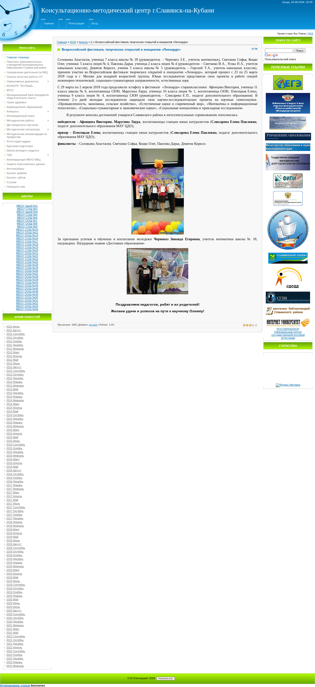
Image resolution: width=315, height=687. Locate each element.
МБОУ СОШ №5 (27, 214)
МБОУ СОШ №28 (27, 264)
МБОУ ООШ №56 (27, 309)
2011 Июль (13, 326)
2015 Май (12, 437)
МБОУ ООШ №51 (27, 300)
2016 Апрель (14, 463)
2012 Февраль (15, 348)
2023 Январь (14, 662)
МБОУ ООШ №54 (27, 306)
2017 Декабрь (14, 518)
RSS (310, 33)
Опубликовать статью (15, 685)
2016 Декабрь (14, 481)
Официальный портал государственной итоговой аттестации (288, 334)
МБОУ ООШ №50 (27, 297)
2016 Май (12, 466)
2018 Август (13, 544)
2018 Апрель (14, 533)
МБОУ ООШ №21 (27, 253)
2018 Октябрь (15, 551)
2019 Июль (13, 581)
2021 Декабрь (14, 643)
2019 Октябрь (15, 588)
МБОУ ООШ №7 (27, 220)
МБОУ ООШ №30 (27, 270)
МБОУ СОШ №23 (27, 258)
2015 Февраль (15, 426)
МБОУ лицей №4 (27, 211)
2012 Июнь (13, 363)
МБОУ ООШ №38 (27, 276)
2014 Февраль (15, 400)
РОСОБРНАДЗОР (288, 329)
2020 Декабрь (14, 621)
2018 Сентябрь (15, 547)
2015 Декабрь (14, 451)
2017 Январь (14, 485)
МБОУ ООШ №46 (27, 288)
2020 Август (13, 610)
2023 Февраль (15, 665)
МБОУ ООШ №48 (27, 291)
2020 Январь (14, 595)
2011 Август (13, 330)
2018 (73, 42)
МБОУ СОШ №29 (27, 267)
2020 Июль (13, 606)
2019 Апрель (14, 573)
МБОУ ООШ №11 (27, 232)
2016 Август (13, 470)
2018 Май (12, 536)
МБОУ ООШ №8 (27, 223)
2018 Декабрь (14, 558)
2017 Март (12, 492)
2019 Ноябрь (14, 592)
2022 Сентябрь (15, 651)
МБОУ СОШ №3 (27, 208)
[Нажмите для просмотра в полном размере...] (157, 150)
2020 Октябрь (15, 617)
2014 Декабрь (14, 418)
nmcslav (93, 325)
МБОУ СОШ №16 (27, 238)
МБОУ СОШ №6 (27, 217)
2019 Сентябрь (15, 584)
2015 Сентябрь (15, 444)
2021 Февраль (15, 625)
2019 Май (12, 577)
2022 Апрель (14, 647)
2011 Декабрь (14, 345)
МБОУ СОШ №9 (27, 226)
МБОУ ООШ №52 (27, 303)
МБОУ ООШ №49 (27, 294)
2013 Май (12, 389)
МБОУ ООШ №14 (27, 235)
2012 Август (13, 367)
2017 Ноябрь (14, 514)
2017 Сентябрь (15, 507)
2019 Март (12, 569)
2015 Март (12, 429)
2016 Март (12, 459)
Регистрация (76, 23)
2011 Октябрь (14, 337)
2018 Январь (14, 522)
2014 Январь (14, 396)
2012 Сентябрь (15, 370)
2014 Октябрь (15, 415)
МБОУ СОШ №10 (27, 229)
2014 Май (12, 411)
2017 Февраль (15, 488)
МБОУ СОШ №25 (27, 261)
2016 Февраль (15, 455)
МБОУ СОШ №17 (27, 241)
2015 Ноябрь (14, 448)
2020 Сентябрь (15, 614)
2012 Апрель (14, 356)
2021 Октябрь (15, 640)
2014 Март (12, 404)
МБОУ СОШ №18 (27, 244)
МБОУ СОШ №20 (27, 250)
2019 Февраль (15, 566)
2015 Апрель (14, 433)
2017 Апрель (14, 496)
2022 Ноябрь (14, 654)
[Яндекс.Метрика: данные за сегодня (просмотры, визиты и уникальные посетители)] (288, 385)
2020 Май (12, 599)
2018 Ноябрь (14, 555)
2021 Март (12, 628)
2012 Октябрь (15, 374)
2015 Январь (14, 422)
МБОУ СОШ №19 (27, 247)
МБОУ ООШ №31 (27, 273)
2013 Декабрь (14, 392)
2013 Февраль (15, 385)
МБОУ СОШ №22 (27, 255)
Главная (49, 23)
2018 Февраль (15, 525)
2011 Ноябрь (14, 341)
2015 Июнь (13, 440)
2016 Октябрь (15, 474)
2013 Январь (14, 381)
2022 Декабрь (14, 658)
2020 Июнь (13, 603)
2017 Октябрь (15, 510)
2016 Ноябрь (14, 477)
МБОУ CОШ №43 (27, 282)
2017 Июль (13, 503)
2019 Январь (14, 562)
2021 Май (12, 632)
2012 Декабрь (14, 378)
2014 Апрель (14, 407)
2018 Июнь (13, 540)
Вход (95, 23)
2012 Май (12, 359)
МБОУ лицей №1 (27, 205)
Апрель (83, 42)
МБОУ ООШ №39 (27, 279)
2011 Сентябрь (15, 333)
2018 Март (12, 529)
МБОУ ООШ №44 (27, 285)
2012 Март (12, 352)
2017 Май (12, 499)
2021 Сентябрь (15, 636)
